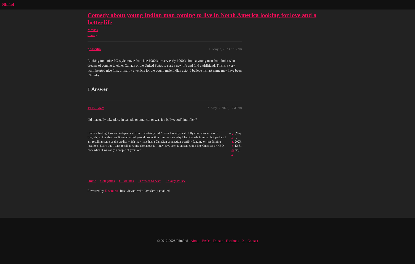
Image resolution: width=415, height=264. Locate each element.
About (195, 241)
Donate (218, 241)
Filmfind (8, 4)
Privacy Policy (175, 181)
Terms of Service (149, 181)
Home (92, 181)
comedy (92, 35)
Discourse (111, 191)
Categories (107, 181)
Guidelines (126, 181)
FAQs (206, 241)
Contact (252, 241)
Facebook (232, 241)
